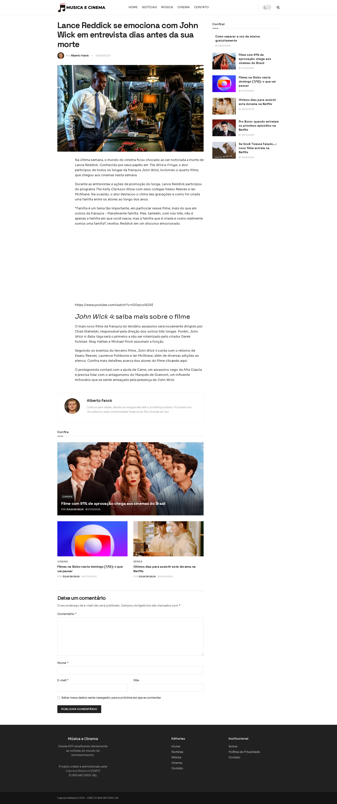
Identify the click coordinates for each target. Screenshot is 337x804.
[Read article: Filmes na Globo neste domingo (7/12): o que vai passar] (92, 538)
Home (133, 7)
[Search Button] (278, 7)
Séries (138, 561)
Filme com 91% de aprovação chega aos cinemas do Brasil (113, 503)
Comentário (67, 614)
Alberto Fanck (80, 55)
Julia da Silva (74, 509)
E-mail (63, 680)
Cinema (183, 7)
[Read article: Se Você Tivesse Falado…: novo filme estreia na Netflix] (224, 150)
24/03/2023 (103, 55)
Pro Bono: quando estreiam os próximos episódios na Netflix (259, 126)
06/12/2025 (166, 576)
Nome (63, 663)
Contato (201, 7)
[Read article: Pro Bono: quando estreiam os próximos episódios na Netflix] (224, 127)
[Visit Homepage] (81, 7)
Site (136, 680)
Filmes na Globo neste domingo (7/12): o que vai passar (257, 81)
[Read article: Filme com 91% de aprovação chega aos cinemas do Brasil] (130, 478)
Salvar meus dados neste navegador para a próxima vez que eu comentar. (111, 697)
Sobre (233, 746)
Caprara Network (78, 771)
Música (167, 7)
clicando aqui (176, 361)
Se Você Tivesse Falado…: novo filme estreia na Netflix (258, 148)
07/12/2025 (93, 509)
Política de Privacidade (244, 752)
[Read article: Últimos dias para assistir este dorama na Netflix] (168, 538)
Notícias (149, 7)
